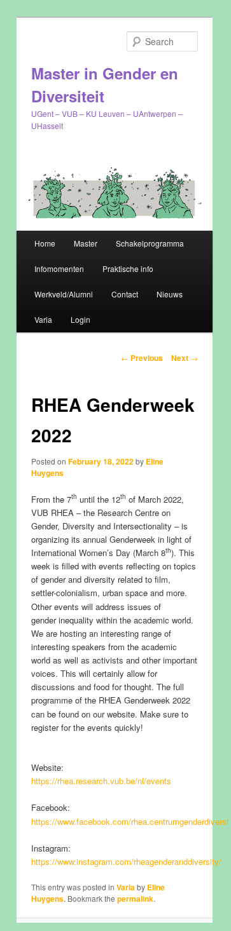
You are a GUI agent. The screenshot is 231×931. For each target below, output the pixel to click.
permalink (135, 898)
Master (85, 243)
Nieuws (170, 294)
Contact (124, 294)
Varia (43, 319)
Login (80, 319)
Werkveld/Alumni (63, 294)
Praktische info (127, 268)
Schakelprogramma (150, 243)
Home (44, 243)
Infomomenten (59, 268)
